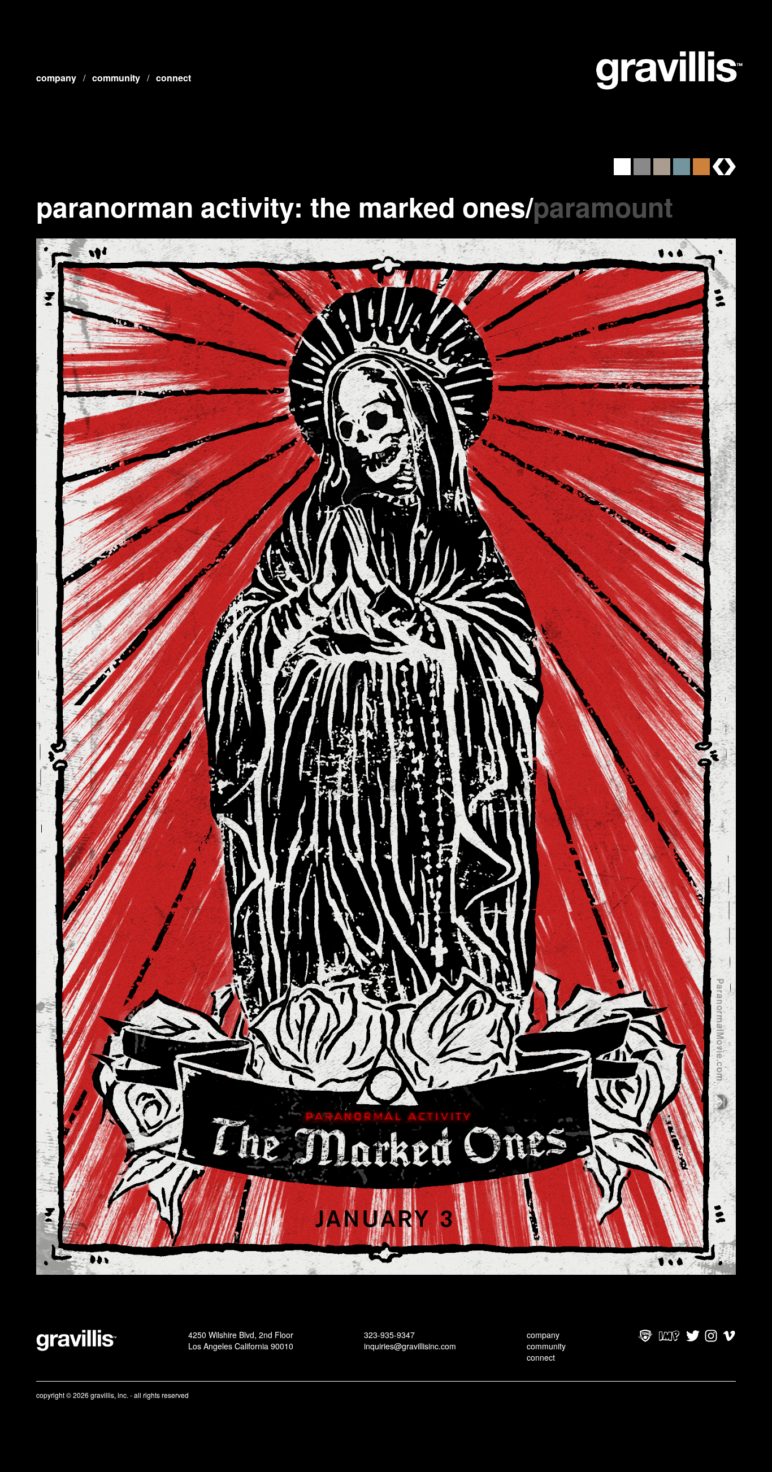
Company (56, 77)
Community (116, 77)
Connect (173, 77)
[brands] (724, 166)
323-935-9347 (389, 1334)
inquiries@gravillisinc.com (410, 1346)
